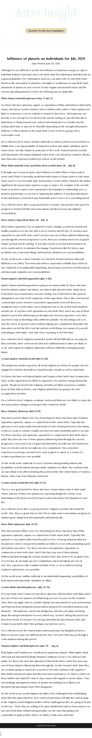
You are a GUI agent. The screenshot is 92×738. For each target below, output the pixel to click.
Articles (74, 39)
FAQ (19, 45)
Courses (42, 39)
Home (7, 39)
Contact (32, 45)
